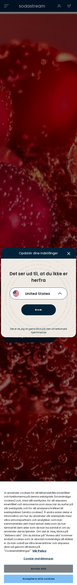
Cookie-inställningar (38, 558)
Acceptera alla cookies (38, 579)
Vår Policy (39, 551)
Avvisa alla (38, 569)
